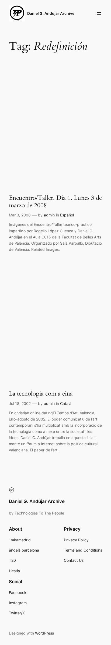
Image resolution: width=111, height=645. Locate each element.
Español (67, 215)
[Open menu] (99, 13)
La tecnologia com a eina (41, 393)
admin (49, 215)
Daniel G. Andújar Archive (50, 13)
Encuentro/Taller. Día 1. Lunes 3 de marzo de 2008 (55, 201)
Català (65, 403)
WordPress (44, 633)
